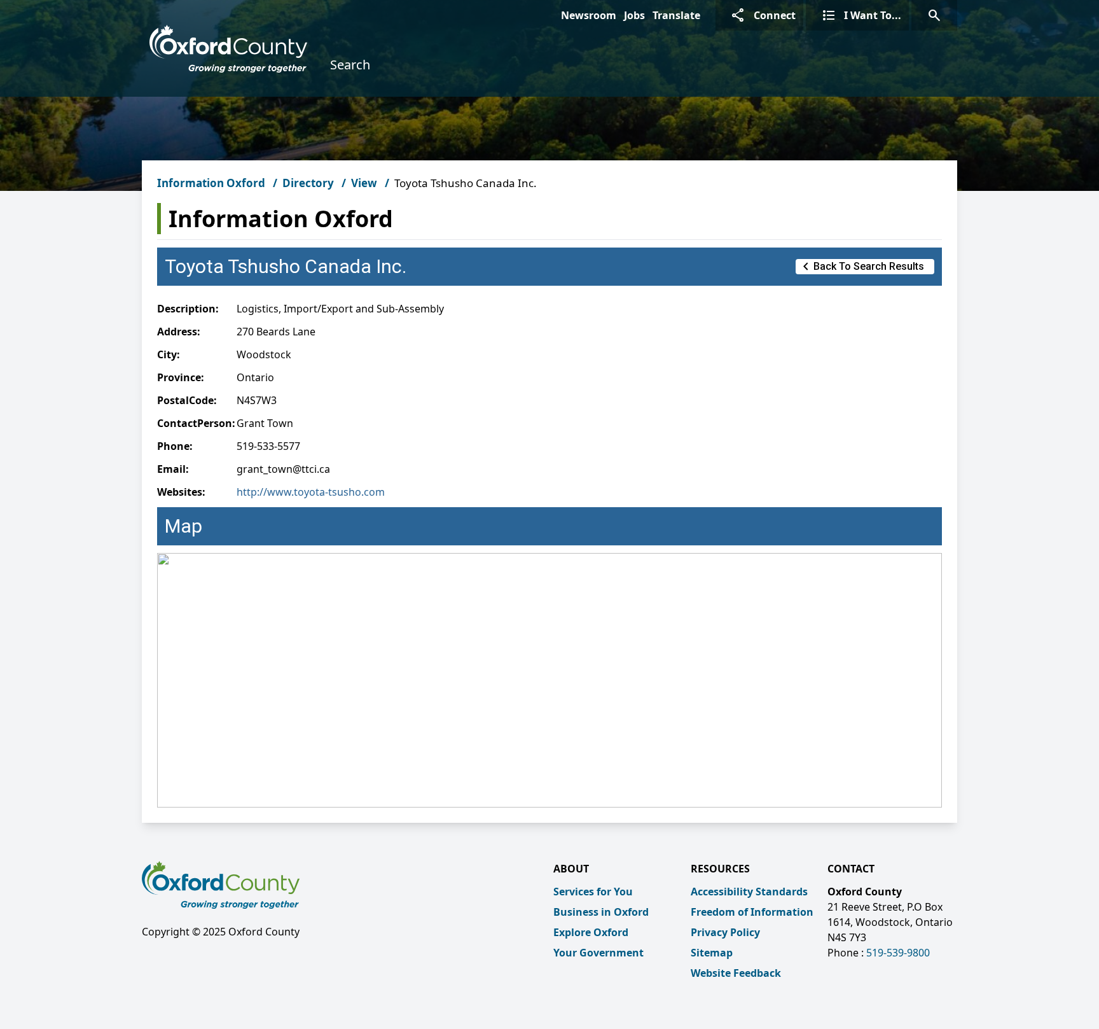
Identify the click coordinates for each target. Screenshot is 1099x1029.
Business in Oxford (601, 912)
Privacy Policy (725, 932)
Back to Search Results (861, 266)
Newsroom (588, 15)
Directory (308, 183)
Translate (676, 15)
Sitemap (712, 953)
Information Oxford (211, 183)
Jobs (634, 15)
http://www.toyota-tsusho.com (311, 492)
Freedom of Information (752, 912)
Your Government (598, 953)
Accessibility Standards (749, 892)
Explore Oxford (590, 932)
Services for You (593, 892)
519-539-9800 (898, 953)
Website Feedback (736, 973)
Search (350, 64)
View (364, 183)
